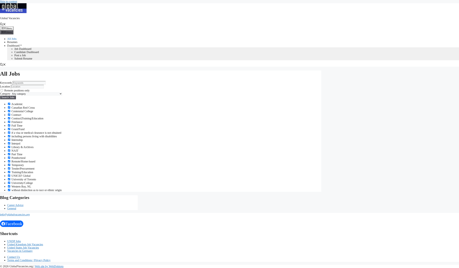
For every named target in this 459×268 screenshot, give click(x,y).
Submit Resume (23, 58)
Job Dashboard (22, 48)
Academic (17, 104)
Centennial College (22, 111)
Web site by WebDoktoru (49, 266)
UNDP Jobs (14, 241)
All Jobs (11, 38)
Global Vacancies (10, 18)
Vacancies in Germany (20, 250)
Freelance (16, 122)
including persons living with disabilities (34, 136)
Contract (16, 114)
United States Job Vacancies (23, 247)
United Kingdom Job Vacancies (25, 244)
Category (5, 93)
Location (5, 86)
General (11, 208)
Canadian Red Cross (23, 107)
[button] (3, 24)
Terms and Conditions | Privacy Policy (29, 260)
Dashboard (13, 45)
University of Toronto (23, 179)
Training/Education (22, 172)
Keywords (6, 82)
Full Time (16, 125)
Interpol (15, 143)
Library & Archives (22, 147)
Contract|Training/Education (27, 118)
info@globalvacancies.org (15, 214)
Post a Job (20, 55)
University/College (22, 182)
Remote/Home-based (23, 161)
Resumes (12, 42)
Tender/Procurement (22, 168)
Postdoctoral (18, 157)
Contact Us (13, 256)
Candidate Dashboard (26, 52)
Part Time (16, 154)
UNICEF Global (20, 175)
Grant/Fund (18, 129)
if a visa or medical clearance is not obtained (36, 132)
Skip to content (8, 1)
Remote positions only (17, 90)
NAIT (14, 150)
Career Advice (15, 205)
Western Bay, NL (21, 186)
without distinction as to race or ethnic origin (36, 190)
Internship (17, 139)
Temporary (17, 165)
